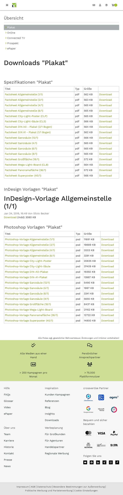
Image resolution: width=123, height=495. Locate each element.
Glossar (8, 400)
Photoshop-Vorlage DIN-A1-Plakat (26, 277)
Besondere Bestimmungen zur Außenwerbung (79, 486)
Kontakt (9, 453)
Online (11, 32)
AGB (33, 486)
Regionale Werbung (57, 453)
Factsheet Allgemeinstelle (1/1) (24, 94)
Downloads (52, 420)
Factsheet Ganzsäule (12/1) (21, 137)
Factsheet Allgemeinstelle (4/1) (24, 105)
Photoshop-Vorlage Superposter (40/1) (29, 320)
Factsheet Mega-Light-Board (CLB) (26, 164)
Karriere (9, 440)
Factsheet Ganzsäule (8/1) (21, 153)
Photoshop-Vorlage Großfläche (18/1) (28, 304)
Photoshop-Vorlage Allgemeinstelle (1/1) (29, 239)
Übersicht (13, 18)
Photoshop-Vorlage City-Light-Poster (28, 260)
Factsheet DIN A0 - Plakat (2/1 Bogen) (28, 126)
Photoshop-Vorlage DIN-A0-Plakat (26, 271)
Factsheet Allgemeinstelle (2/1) (24, 99)
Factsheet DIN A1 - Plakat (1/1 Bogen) (28, 132)
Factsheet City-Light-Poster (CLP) (26, 116)
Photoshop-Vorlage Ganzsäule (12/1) (27, 282)
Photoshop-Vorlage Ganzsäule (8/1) (27, 298)
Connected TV (16, 37)
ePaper (11, 48)
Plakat (11, 27)
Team (7, 434)
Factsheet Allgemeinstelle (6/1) (24, 110)
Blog (47, 407)
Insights (50, 413)
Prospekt (12, 43)
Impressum (22, 486)
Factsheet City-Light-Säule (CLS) (25, 121)
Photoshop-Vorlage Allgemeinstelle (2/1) (30, 244)
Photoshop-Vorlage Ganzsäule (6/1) (27, 293)
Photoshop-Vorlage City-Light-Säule (27, 266)
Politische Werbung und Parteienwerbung (48, 490)
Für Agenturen (54, 440)
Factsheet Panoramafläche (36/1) (25, 170)
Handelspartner (54, 446)
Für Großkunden (55, 434)
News (7, 466)
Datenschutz (44, 486)
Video (7, 407)
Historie (9, 446)
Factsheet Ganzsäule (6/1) (21, 148)
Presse (8, 459)
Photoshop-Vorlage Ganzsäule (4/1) (27, 288)
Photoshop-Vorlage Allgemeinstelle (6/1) (30, 255)
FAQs (7, 394)
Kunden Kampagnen (57, 394)
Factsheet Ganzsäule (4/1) (21, 143)
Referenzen (52, 400)
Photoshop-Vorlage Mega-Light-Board (29, 309)
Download (105, 94)
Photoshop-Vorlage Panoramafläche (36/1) (31, 315)
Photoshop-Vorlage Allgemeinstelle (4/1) (30, 250)
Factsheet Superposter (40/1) (23, 175)
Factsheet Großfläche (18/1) (22, 159)
